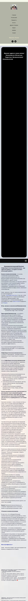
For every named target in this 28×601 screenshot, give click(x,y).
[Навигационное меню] (26, 260)
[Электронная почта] (15, 41)
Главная (14, 15)
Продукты (14, 20)
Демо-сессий (16, 301)
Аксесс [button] (14, 22)
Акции (14, 32)
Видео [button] (14, 27)
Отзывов (5, 303)
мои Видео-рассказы (11, 295)
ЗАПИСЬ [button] (14, 30)
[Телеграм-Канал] (13, 41)
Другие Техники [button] (14, 25)
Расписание (14, 17)
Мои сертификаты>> (7, 544)
